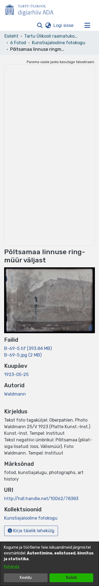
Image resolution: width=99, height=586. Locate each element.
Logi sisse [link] (63, 25)
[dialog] (49, 564)
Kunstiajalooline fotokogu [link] (58, 42)
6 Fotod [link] (18, 42)
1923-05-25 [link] (16, 374)
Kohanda (11, 566)
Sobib (71, 577)
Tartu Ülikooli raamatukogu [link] (51, 36)
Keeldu (26, 577)
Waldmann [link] (15, 394)
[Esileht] (31, 9)
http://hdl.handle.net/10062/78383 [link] (41, 498)
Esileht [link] (11, 36)
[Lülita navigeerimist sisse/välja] (87, 25)
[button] (39, 25)
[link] (28, 348)
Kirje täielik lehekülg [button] (33, 530)
